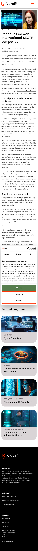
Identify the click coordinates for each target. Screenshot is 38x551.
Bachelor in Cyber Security (26, 91)
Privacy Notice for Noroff (9, 497)
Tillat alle (19, 288)
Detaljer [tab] (19, 254)
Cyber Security (12, 338)
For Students (6, 518)
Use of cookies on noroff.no (10, 500)
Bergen (6, 478)
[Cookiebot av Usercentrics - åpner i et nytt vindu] (27, 248)
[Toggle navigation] (32, 4)
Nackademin (6, 480)
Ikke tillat (19, 301)
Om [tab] (31, 254)
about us (19, 482)
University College (16, 473)
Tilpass (17, 294)
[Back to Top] (34, 547)
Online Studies (14, 476)
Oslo (33, 476)
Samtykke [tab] (7, 254)
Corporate (5, 526)
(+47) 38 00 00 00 (7, 541)
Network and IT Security (17, 402)
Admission (5, 522)
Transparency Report (8, 504)
